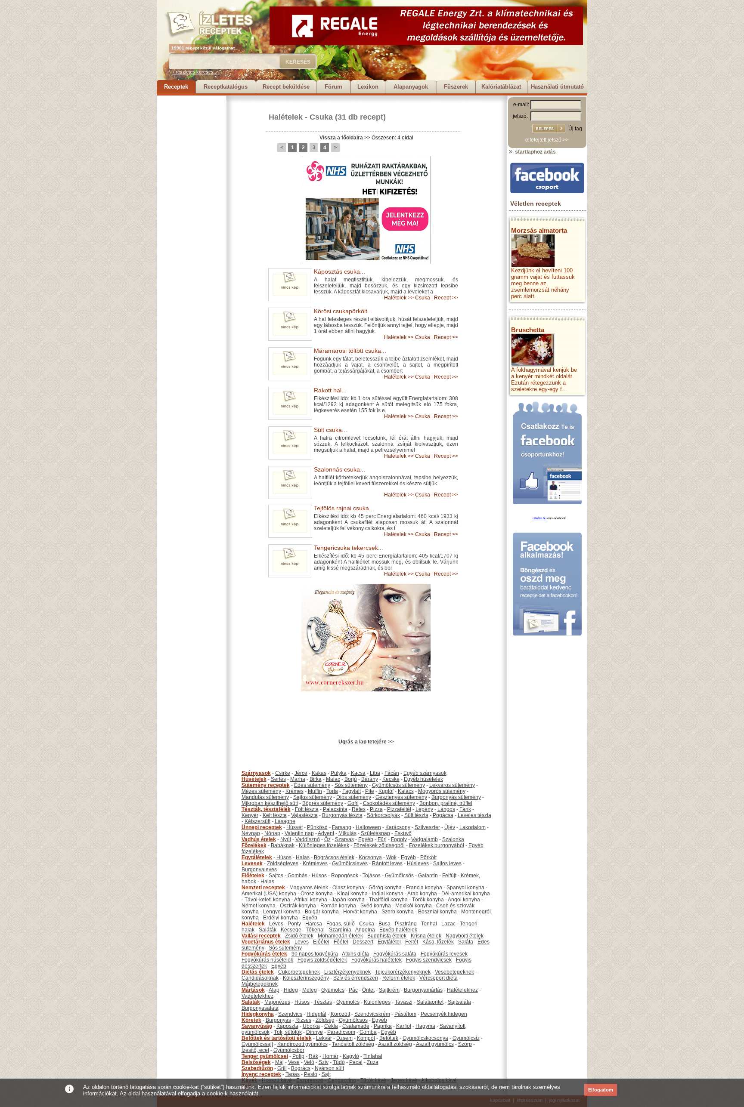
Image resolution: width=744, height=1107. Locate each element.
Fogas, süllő (340, 924)
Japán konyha (348, 900)
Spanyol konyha (465, 888)
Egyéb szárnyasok (424, 773)
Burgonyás (278, 1020)
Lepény (424, 809)
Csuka (321, 117)
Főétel (341, 942)
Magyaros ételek (308, 888)
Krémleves (315, 863)
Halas (303, 857)
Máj (279, 1062)
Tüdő (339, 1062)
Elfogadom (600, 1089)
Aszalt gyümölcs (435, 1044)
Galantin (428, 876)
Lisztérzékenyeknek (347, 972)
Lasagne (285, 821)
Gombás (297, 876)
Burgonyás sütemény (456, 797)
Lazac (448, 924)
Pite (369, 791)
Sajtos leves (447, 863)
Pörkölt (428, 857)
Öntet (368, 990)
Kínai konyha (352, 894)
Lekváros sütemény (452, 785)
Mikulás (347, 833)
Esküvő (403, 833)
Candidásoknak (260, 978)
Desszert (363, 942)
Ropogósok (344, 876)
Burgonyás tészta (342, 815)
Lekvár (324, 1038)
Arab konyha (422, 894)
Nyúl (285, 839)
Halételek (286, 117)
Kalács (406, 791)
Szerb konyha (397, 912)
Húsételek (254, 779)
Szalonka (453, 839)
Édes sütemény (312, 785)
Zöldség (325, 1020)
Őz (327, 839)
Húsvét (294, 827)
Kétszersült (257, 821)
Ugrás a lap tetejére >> (366, 742)
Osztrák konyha (298, 906)
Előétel (321, 942)
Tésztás (323, 1002)
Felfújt (449, 876)
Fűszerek (456, 86)
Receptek (176, 86)
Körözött (340, 1014)
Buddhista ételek (386, 936)
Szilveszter (427, 827)
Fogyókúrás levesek (444, 954)
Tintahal (372, 1056)
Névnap (251, 833)
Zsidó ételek (299, 936)
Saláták (267, 930)
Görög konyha (385, 888)
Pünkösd (317, 827)
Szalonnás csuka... (339, 469)
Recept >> (446, 298)
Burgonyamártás (423, 990)
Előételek (253, 876)
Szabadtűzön (257, 1068)
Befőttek (388, 1038)
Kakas (319, 773)
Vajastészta (304, 815)
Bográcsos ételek (334, 857)
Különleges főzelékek (324, 845)
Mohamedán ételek (340, 936)
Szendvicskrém (372, 1014)
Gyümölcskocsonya (425, 1038)
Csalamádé (355, 1026)
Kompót (366, 1038)
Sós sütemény (351, 785)
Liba (375, 773)
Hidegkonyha (258, 1014)
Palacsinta (335, 809)
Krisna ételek (426, 936)
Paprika (383, 1026)
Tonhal (429, 924)
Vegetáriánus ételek (266, 942)
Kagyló (351, 1056)
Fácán (391, 773)
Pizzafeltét (399, 809)
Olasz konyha (348, 888)
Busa (384, 924)
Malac (333, 779)
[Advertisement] (191, 225)
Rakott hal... (330, 390)
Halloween (368, 827)
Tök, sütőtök (288, 1032)
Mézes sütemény (261, 791)
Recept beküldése (286, 86)
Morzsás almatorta (539, 230)
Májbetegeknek (260, 984)
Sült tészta (416, 815)
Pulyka (339, 773)
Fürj (382, 839)
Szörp (465, 1044)
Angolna (365, 930)
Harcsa (313, 924)
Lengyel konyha (282, 912)
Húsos (283, 857)
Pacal (356, 1062)
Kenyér (250, 815)
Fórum (333, 86)
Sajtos (276, 876)
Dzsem (344, 1038)
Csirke (282, 773)
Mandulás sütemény (265, 797)
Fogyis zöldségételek (322, 960)
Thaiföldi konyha (388, 900)
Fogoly (399, 839)
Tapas (292, 1074)
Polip (298, 1056)
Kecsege (291, 930)
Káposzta (287, 1026)
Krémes (294, 791)
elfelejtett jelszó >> (547, 140)
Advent (326, 833)
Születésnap (375, 833)
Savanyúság (257, 1026)
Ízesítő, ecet (255, 1050)
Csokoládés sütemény (389, 803)
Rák (313, 1056)
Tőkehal (315, 930)
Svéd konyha (375, 906)
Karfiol (403, 1026)
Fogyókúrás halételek (376, 960)
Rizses (303, 1020)
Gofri (353, 803)
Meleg (309, 990)
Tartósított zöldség (353, 1044)
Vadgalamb (424, 839)
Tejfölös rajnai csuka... (344, 508)
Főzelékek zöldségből (379, 845)
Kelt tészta (275, 815)
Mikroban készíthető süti (270, 803)
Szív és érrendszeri (355, 978)
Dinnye (314, 1032)
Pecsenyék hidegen (444, 1014)
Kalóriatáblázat (501, 86)
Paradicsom (341, 1032)
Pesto (310, 1074)
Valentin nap (299, 833)
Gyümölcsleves (350, 863)
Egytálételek (257, 857)
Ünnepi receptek (262, 827)
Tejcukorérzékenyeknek (403, 972)
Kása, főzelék (438, 942)
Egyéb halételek (398, 930)
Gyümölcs (332, 990)
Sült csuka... (330, 429)
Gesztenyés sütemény (401, 797)
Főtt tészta (307, 809)
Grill (282, 1068)
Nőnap (272, 833)
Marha (297, 779)
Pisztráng (406, 924)
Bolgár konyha (322, 912)
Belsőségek (256, 1062)
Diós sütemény (353, 797)
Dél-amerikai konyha (465, 894)
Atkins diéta (355, 954)
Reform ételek (398, 978)
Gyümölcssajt (257, 1044)
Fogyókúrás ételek (264, 954)
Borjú (350, 779)
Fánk (465, 809)
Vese (294, 1062)
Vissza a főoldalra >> (344, 138)
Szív (324, 1062)
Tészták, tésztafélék (266, 809)
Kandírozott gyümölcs (302, 1044)
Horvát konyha (360, 912)
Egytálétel (389, 942)
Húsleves (418, 863)
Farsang (341, 827)
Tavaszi (403, 1002)
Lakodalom (472, 827)
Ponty (294, 924)
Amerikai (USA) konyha (269, 894)
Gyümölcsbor (288, 1050)
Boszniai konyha (437, 912)
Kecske (391, 779)
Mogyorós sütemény (441, 791)
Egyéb (365, 839)
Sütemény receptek (266, 785)
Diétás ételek (258, 972)
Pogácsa (443, 815)
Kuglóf (386, 791)
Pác (353, 990)
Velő (309, 1062)
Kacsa (358, 773)
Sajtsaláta (459, 1002)
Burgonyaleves (259, 869)
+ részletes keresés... (194, 71)
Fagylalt (351, 791)
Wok (391, 857)
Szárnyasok (256, 773)
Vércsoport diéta (438, 978)
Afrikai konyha (310, 900)
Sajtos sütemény (312, 797)
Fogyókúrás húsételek (267, 960)
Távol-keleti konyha (267, 900)
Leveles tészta (474, 815)
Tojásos (372, 876)
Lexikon (367, 86)
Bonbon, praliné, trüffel (445, 803)
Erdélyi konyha (280, 918)
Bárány (369, 779)
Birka (316, 779)
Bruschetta (527, 329)
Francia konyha (424, 888)
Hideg (291, 990)
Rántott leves (387, 863)
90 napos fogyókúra (314, 954)
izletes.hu (539, 518)
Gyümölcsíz (466, 1038)
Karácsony (397, 827)
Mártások (253, 990)
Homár (330, 1056)
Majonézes (277, 1002)
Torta (332, 791)
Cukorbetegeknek (299, 972)
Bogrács (300, 1068)
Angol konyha (464, 900)
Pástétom (405, 1014)
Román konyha (338, 906)
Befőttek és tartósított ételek (277, 1038)
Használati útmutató (557, 86)
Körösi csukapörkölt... (343, 311)
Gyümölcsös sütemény (398, 785)
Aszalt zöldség (395, 1044)
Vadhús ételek (259, 839)
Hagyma (425, 1026)
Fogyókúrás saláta (394, 954)
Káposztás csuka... (339, 271)
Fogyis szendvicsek (429, 960)
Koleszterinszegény (306, 978)
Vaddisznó (307, 839)
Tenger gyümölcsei (265, 1056)
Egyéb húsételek (423, 779)
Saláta (465, 942)
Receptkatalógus (226, 86)
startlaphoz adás (535, 152)
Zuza (372, 1062)
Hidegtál (316, 1014)
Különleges (377, 1002)
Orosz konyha (317, 894)
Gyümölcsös (399, 876)
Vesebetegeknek (454, 972)
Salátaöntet (430, 1002)
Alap (274, 990)
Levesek (252, 863)
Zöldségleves (282, 863)
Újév (449, 827)
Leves (276, 924)
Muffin (315, 791)
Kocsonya (370, 857)
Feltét (411, 942)
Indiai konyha (387, 894)
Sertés (278, 779)
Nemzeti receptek (263, 888)
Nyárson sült (329, 1068)
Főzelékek (254, 845)
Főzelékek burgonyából (436, 845)
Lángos (446, 809)
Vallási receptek (261, 936)
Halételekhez (462, 990)
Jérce (300, 773)
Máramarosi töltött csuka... (350, 350)
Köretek (251, 1020)
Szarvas (344, 839)
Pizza (376, 809)
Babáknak (282, 845)
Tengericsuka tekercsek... (348, 547)
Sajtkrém (389, 990)
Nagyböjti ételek (465, 936)
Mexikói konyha (413, 906)
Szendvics (290, 1014)
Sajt (326, 1074)
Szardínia (340, 930)
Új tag (575, 129)
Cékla (331, 1026)
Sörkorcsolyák (383, 815)
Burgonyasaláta (260, 1008)
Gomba (368, 1032)
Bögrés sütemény (322, 803)
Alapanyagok (411, 86)
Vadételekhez (257, 996)
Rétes (359, 809)
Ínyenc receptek (261, 1074)
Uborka (311, 1026)
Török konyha (428, 900)
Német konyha (259, 906)
